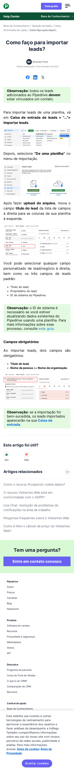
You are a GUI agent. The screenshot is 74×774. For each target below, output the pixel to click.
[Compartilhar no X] (43, 77)
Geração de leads (42, 25)
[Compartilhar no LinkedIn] (35, 77)
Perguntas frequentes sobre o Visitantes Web (36, 518)
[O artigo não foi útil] (26, 454)
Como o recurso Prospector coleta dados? (34, 484)
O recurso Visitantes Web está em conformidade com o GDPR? (27, 495)
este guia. (47, 329)
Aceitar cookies (37, 763)
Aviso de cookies (28, 749)
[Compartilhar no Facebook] (28, 77)
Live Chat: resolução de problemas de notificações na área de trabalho (30, 507)
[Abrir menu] (68, 6)
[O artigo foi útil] (6, 454)
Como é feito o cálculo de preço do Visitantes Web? (36, 528)
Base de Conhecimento (16, 25)
